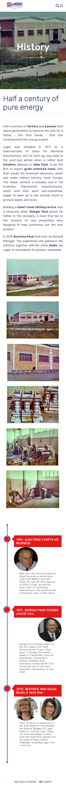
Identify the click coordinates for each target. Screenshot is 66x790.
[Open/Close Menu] (61, 6)
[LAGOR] (14, 5)
